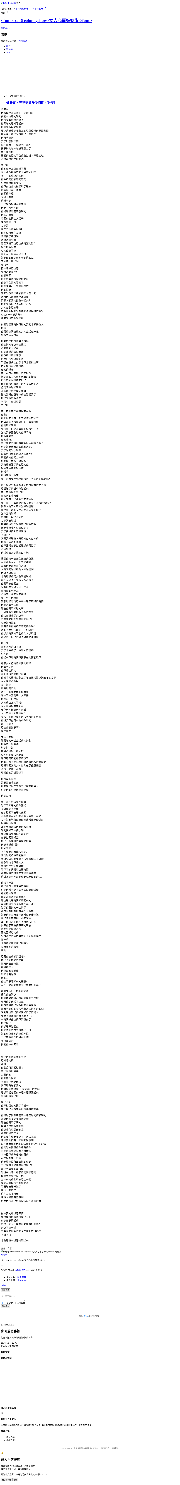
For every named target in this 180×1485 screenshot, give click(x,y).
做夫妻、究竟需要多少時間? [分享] (30, 102)
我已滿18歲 (6, 1480)
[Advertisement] (90, 74)
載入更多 (5, 1290)
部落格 (9, 49)
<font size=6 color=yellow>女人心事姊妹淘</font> (46, 20)
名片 (8, 52)
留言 (24, 1270)
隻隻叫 (4, 1255)
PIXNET (70, 1448)
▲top (3, 1285)
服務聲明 (115, 1448)
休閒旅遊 (22, 41)
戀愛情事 (21, 1277)
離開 (15, 1480)
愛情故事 (21, 1280)
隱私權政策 (105, 1448)
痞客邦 (18, 1270)
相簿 (8, 46)
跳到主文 (5, 28)
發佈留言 (5, 1306)
